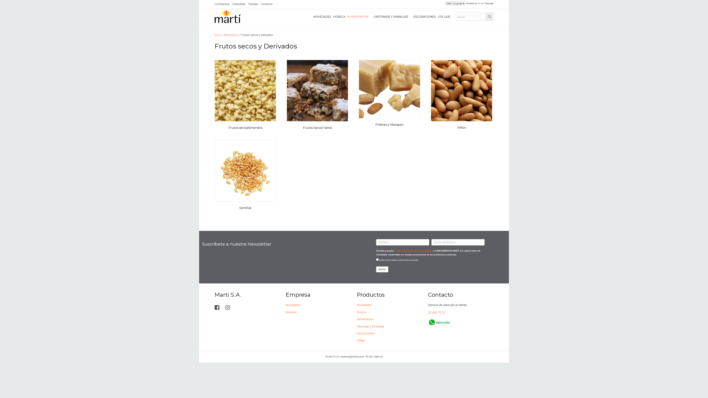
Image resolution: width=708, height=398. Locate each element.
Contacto (267, 4)
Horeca (361, 312)
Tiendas (253, 4)
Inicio (218, 35)
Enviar (382, 269)
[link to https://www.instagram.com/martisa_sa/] (228, 307)
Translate (489, 3)
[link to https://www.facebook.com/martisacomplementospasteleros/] (218, 307)
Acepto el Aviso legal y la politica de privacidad (398, 260)
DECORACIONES (424, 16)
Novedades (293, 305)
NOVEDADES (322, 16)
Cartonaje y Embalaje (370, 326)
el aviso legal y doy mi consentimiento (413, 251)
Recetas (291, 312)
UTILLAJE (444, 16)
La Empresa (222, 4)
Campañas (238, 4)
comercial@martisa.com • (353, 356)
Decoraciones (366, 333)
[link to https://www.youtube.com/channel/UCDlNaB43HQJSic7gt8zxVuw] (238, 307)
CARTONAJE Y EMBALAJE (391, 16)
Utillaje (361, 340)
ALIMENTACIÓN (358, 16)
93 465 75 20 (436, 312)
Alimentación (231, 35)
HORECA (339, 16)
